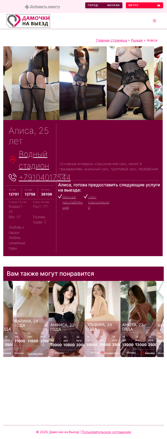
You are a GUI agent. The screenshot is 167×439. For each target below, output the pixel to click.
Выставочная (35, 353)
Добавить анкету (44, 6)
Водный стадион (34, 159)
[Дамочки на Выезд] (28, 20)
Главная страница (111, 40)
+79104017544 (45, 177)
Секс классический (98, 202)
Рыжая (137, 40)
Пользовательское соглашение (106, 432)
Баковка (150, 352)
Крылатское (112, 352)
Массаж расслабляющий (72, 202)
